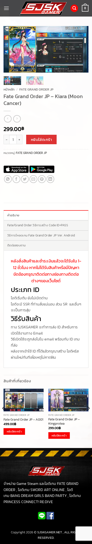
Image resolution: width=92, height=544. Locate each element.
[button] (6, 8)
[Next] (81, 49)
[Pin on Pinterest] (42, 179)
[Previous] (11, 49)
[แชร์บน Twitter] (25, 179)
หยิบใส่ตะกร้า (41, 139)
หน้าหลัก (9, 89)
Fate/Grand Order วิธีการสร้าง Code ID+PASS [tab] (37, 225)
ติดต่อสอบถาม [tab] (16, 245)
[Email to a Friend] (33, 179)
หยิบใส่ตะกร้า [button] (14, 431)
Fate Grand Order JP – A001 (23, 420)
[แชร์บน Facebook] (16, 179)
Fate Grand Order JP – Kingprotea (64, 421)
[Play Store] (41, 169)
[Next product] (7, 118)
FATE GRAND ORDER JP (36, 89)
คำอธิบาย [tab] (13, 215)
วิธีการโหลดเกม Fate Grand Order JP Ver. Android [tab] (41, 235)
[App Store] (16, 169)
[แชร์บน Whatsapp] (8, 179)
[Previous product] (17, 118)
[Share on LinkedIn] (50, 179)
